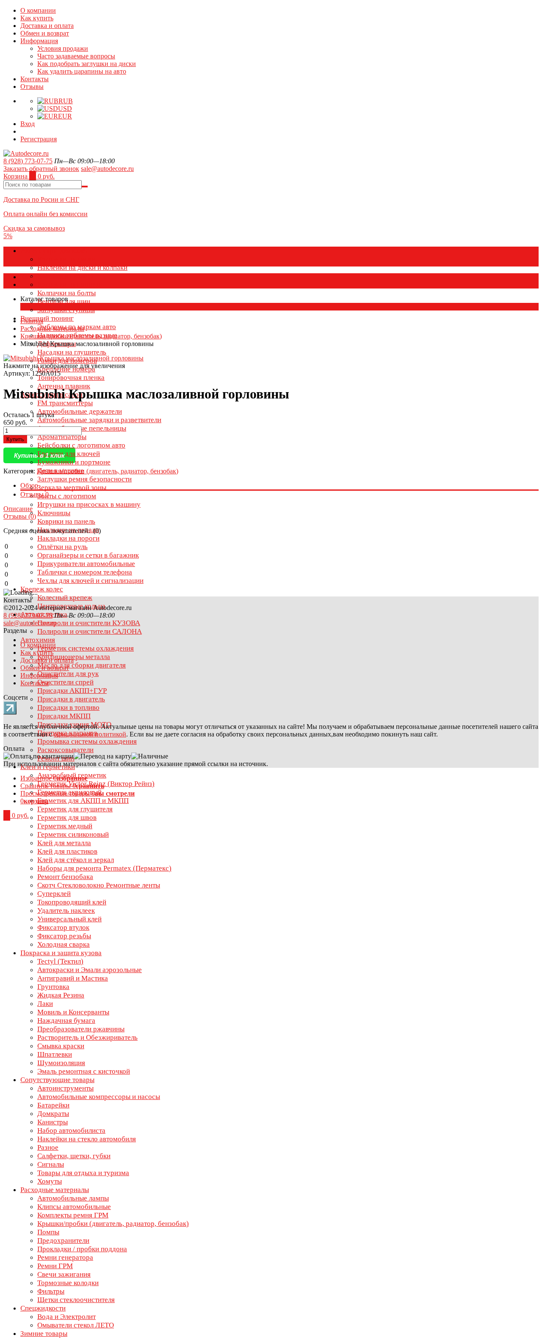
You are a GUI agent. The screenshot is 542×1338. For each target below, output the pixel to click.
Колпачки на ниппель (69, 284)
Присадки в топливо (68, 707)
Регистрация (38, 139)
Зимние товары (43, 1334)
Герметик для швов (67, 817)
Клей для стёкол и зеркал (75, 860)
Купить (15, 439)
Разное (47, 1147)
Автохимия (37, 640)
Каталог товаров (44, 276)
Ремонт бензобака (65, 877)
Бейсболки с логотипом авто (81, 445)
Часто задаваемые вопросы (76, 56)
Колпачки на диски (66, 259)
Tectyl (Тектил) (60, 961)
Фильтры (50, 1291)
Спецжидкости (43, 1308)
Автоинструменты (65, 1088)
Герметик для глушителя (75, 809)
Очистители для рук (68, 674)
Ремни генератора (65, 1257)
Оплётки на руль (62, 547)
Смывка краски (60, 1046)
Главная (31, 320)
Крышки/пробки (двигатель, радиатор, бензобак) (113, 1224)
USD (65, 108)
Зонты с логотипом (66, 496)
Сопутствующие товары (57, 1080)
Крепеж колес (41, 589)
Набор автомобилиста (71, 1130)
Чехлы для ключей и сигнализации (90, 581)
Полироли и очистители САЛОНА (89, 631)
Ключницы (53, 513)
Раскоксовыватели (65, 750)
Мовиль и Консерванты (73, 1012)
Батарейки (53, 1105)
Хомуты (49, 1181)
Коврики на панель (66, 521)
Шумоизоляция (61, 1063)
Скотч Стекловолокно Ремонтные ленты (98, 885)
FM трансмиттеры (65, 403)
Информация (39, 40)
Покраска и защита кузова (61, 953)
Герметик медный (64, 826)
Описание (18, 508)
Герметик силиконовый (73, 834)
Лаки (45, 1004)
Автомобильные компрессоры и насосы (98, 1097)
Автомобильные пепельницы (81, 428)
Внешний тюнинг (47, 318)
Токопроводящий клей (71, 902)
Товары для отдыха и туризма (83, 1173)
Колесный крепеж (64, 597)
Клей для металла (64, 843)
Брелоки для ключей (68, 454)
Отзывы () (19, 516)
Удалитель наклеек (66, 911)
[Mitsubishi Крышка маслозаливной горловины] (73, 358)
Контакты (34, 78)
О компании (38, 10)
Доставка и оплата (47, 25)
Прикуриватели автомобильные (86, 564)
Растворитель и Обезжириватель (87, 1037)
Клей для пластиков (67, 851)
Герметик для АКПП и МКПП (83, 801)
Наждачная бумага (66, 1021)
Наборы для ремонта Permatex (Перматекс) (104, 868)
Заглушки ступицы (66, 310)
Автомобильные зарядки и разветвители (99, 420)
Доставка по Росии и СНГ (41, 199)
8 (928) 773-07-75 (28, 161)
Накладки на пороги (68, 538)
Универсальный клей (69, 919)
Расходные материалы (54, 1190)
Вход (27, 123)
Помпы (48, 1232)
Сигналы (50, 1164)
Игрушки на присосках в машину (89, 504)
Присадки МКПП (64, 716)
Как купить (36, 18)
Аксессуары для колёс (54, 251)
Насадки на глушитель (71, 352)
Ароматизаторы (61, 437)
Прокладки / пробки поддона (82, 1249)
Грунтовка (53, 987)
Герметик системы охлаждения (85, 648)
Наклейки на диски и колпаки (82, 268)
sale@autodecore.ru (107, 168)
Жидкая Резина (60, 995)
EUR (65, 116)
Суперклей (54, 894)
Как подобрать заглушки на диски (86, 63)
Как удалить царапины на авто (81, 71)
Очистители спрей (65, 682)
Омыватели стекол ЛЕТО (75, 1325)
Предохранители (63, 1240)
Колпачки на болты (66, 293)
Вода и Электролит (66, 1317)
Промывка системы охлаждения (87, 741)
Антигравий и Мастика (72, 978)
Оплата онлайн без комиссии (45, 213)
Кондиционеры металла (73, 657)
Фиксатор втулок (63, 927)
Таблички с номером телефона (84, 572)
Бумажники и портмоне (74, 462)
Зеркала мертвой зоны (71, 488)
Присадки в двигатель (71, 699)
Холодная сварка (63, 944)
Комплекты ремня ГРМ (72, 1215)
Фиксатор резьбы (64, 936)
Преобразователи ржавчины (80, 1029)
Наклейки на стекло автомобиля (86, 1139)
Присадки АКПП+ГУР (72, 691)
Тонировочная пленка (71, 378)
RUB (65, 100)
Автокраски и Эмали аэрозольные (89, 970)
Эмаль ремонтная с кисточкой (83, 1071)
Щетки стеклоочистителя (76, 1300)
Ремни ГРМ (55, 1266)
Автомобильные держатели (79, 411)
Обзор (29, 485)
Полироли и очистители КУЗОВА (88, 623)
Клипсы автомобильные (74, 1207)
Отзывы (32, 86)
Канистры (52, 1122)
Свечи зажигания (64, 1274)
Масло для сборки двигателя (81, 665)
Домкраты (53, 1114)
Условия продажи (62, 48)
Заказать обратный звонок (41, 168)
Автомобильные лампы (73, 1198)
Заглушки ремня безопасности (84, 479)
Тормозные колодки (68, 1283)
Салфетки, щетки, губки (74, 1156)
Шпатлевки (54, 1054)
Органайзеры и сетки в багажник (88, 555)
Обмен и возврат (44, 33)
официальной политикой (90, 734)
